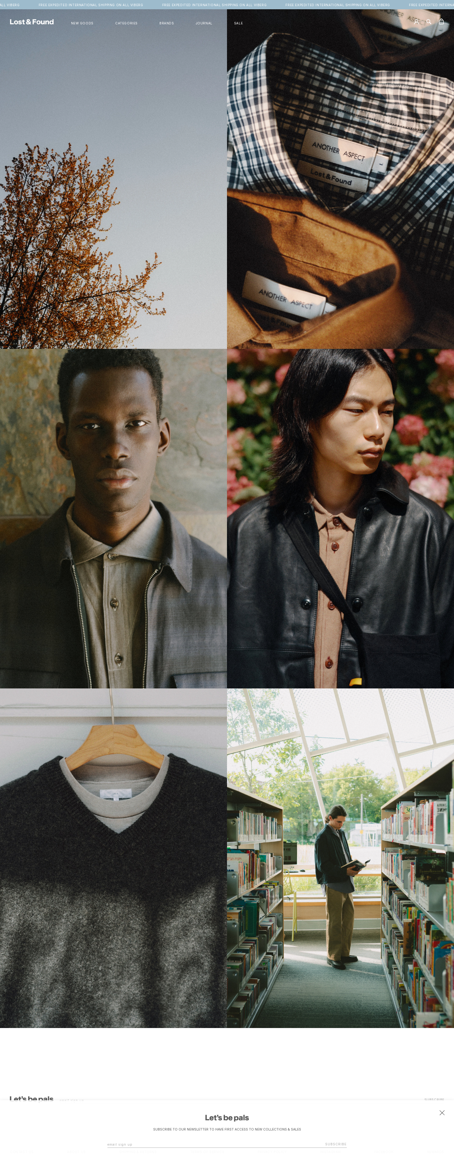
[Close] (442, 1112)
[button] (126, 23)
